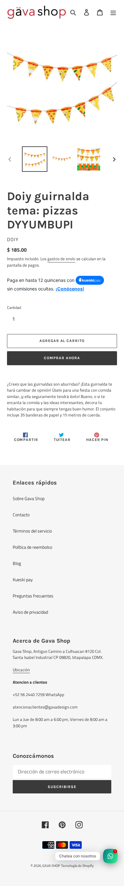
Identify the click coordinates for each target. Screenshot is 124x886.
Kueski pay (23, 579)
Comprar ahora (62, 358)
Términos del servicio (32, 530)
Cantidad (14, 307)
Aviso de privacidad (30, 612)
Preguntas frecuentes (33, 595)
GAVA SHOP (51, 865)
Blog (17, 563)
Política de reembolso (32, 547)
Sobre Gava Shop (29, 498)
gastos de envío (61, 258)
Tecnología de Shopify (77, 865)
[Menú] (113, 12)
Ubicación (21, 669)
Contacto (21, 514)
